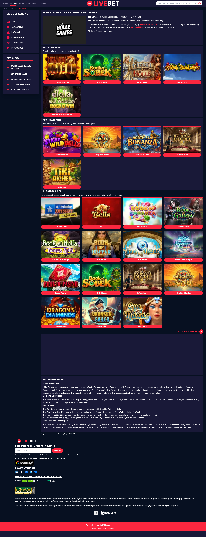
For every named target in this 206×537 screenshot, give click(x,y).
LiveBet (5, 8)
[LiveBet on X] (21, 472)
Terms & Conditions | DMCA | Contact (103, 525)
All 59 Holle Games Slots (190, 331)
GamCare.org (162, 506)
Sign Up (57, 450)
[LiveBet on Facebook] (26, 472)
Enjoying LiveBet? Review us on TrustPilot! (38, 476)
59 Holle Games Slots (149, 24)
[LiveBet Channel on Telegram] (31, 472)
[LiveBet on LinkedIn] (16, 472)
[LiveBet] (103, 3)
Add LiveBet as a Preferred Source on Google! (40, 458)
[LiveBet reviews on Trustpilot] (38, 481)
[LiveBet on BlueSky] (35, 472)
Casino (12, 8)
